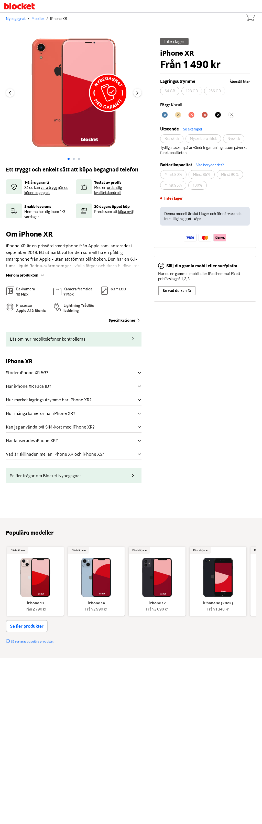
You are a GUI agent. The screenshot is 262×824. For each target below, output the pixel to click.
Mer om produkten (22, 275)
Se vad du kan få (177, 290)
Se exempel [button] (192, 129)
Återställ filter (240, 82)
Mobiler (37, 18)
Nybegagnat (16, 18)
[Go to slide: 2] (79, 159)
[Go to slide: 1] (74, 159)
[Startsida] (19, 6)
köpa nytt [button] (125, 211)
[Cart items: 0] (250, 17)
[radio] (169, 91)
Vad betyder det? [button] (210, 165)
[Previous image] (10, 93)
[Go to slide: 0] (69, 159)
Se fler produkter (26, 626)
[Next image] (137, 93)
